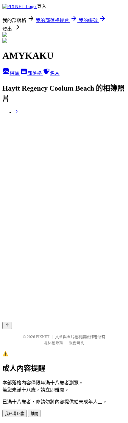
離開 (34, 413)
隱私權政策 (53, 342)
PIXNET (42, 336)
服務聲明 (76, 342)
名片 (55, 73)
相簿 (15, 73)
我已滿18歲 (14, 413)
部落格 (35, 73)
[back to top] (7, 325)
